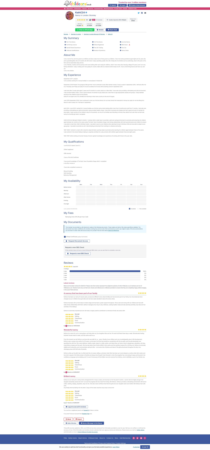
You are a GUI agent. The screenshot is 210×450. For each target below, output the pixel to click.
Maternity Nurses (108, 8)
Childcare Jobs (132, 8)
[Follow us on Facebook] (133, 438)
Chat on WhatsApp (86, 30)
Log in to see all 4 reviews (76, 407)
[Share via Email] (145, 13)
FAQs (65, 438)
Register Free (85, 413)
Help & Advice (82, 438)
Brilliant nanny (69, 376)
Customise (136, 447)
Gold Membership (125, 438)
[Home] (65, 8)
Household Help (98, 8)
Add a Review (71, 423)
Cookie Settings (121, 443)
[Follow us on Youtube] (141, 438)
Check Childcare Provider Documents (88, 432)
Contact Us (109, 438)
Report (79, 419)
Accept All (145, 447)
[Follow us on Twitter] (137, 438)
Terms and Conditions (91, 443)
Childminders (77, 8)
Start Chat (113, 30)
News (116, 438)
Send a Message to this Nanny (92, 423)
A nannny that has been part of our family (80, 293)
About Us (102, 438)
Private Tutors (118, 8)
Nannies (84, 8)
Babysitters (70, 8)
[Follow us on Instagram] (144, 438)
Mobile (101, 30)
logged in (86, 410)
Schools (125, 8)
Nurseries (90, 8)
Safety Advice (140, 430)
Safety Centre (72, 438)
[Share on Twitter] (139, 13)
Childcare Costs (93, 438)
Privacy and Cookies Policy (107, 443)
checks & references (113, 230)
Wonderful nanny (71, 330)
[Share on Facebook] (142, 13)
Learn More (115, 447)
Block (69, 419)
